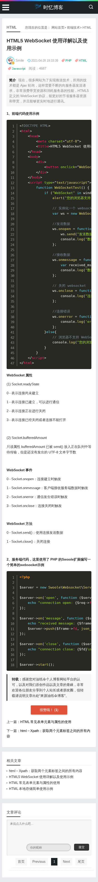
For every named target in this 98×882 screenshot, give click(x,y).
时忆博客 (53, 7)
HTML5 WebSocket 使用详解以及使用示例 (41, 777)
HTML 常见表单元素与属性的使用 (45, 722)
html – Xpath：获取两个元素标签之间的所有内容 (45, 771)
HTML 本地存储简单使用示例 (31, 789)
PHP (68, 60)
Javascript (19, 68)
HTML (87, 27)
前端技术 (73, 27)
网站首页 (58, 27)
